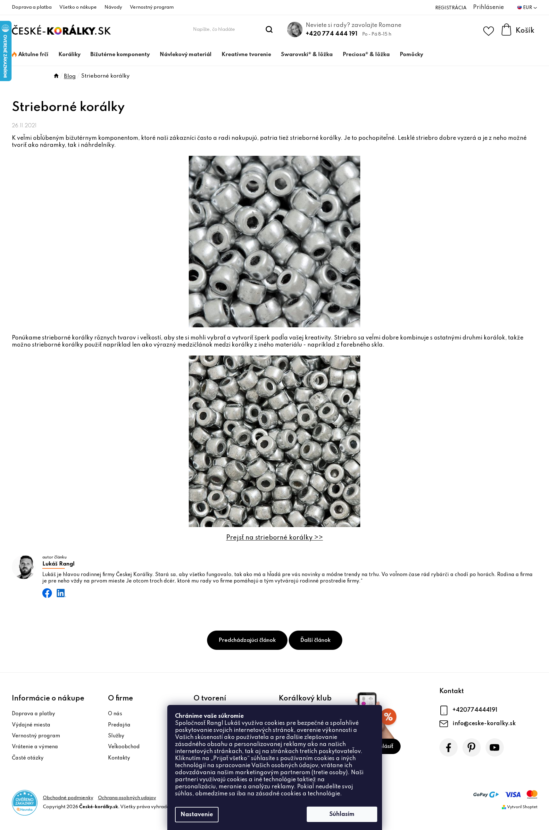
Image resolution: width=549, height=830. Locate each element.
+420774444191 (475, 710)
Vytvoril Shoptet (522, 807)
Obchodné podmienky (68, 798)
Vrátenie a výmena (35, 747)
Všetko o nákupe (78, 7)
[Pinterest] (471, 747)
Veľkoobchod (124, 747)
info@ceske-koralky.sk (484, 723)
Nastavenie (196, 814)
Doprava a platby (33, 714)
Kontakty (119, 758)
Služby (116, 736)
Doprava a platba (32, 7)
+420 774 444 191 (331, 34)
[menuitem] (30, 55)
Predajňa (119, 725)
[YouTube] (495, 747)
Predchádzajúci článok (247, 640)
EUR (528, 7)
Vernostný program (152, 7)
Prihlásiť (383, 746)
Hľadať (269, 29)
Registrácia (451, 8)
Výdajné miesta (31, 725)
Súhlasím (341, 814)
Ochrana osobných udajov (127, 798)
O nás (115, 714)
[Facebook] (448, 747)
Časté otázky (28, 758)
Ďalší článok (315, 640)
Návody (113, 7)
